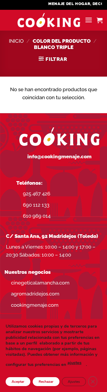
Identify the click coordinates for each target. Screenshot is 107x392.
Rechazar (46, 381)
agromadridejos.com (35, 294)
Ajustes (74, 381)
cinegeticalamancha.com (40, 283)
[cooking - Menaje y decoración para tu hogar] (49, 20)
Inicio (16, 41)
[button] (88, 20)
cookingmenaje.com (35, 305)
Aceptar (18, 381)
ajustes (74, 363)
